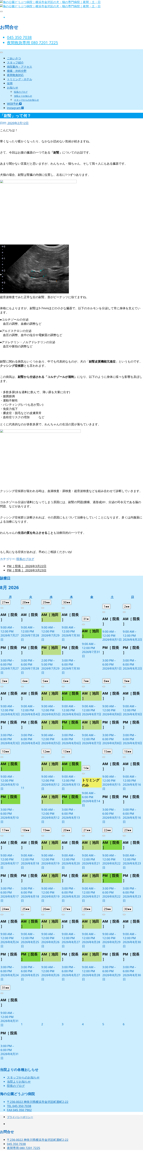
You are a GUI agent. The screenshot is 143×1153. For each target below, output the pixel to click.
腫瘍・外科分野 (17, 71)
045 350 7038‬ (19, 37)
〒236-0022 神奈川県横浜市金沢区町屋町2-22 (37, 1102)
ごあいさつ (14, 58)
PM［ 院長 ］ (26, 566)
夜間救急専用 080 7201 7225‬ (32, 42)
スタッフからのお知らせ (26, 99)
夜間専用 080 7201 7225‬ (23, 1148)
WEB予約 (13, 104)
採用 (10, 83)
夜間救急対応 (15, 75)
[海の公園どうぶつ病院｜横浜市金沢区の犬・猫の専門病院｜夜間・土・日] (50, 6)
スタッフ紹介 (15, 62)
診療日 (5, 578)
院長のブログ (21, 91)
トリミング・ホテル (19, 79)
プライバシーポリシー (20, 1117)
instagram (14, 108)
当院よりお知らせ (23, 95)
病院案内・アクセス (19, 67)
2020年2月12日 (18, 123)
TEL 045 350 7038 (19, 1106)
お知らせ (12, 87)
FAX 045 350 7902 (19, 1110)
